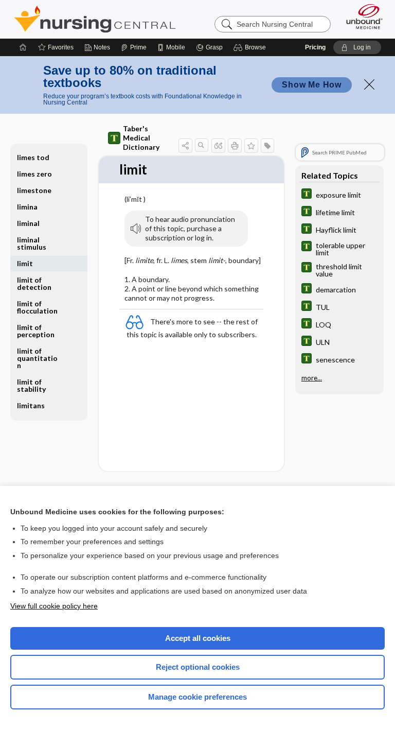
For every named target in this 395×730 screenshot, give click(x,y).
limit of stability (31, 385)
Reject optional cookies (198, 667)
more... (311, 378)
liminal (28, 223)
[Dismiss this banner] (369, 84)
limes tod (33, 157)
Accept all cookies (197, 638)
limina (27, 206)
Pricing (315, 47)
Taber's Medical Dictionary (141, 137)
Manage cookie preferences (197, 696)
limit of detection (34, 283)
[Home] (23, 47)
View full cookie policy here (54, 606)
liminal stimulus (31, 243)
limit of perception (36, 331)
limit (25, 263)
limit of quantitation (37, 358)
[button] (251, 47)
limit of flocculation (37, 307)
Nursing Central (95, 19)
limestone (34, 190)
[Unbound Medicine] (361, 16)
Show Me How (312, 84)
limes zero (34, 173)
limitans (31, 405)
